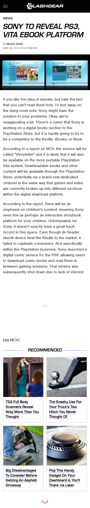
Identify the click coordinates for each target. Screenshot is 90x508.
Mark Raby (15, 44)
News (8, 18)
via (6, 340)
